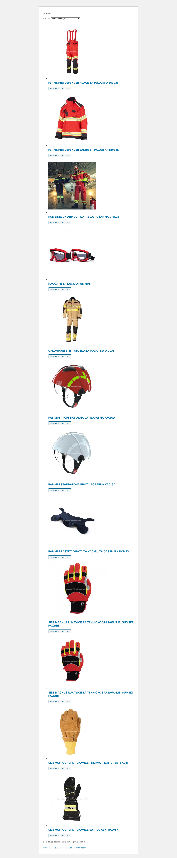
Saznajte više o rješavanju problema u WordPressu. (64, 848)
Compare (66, 88)
